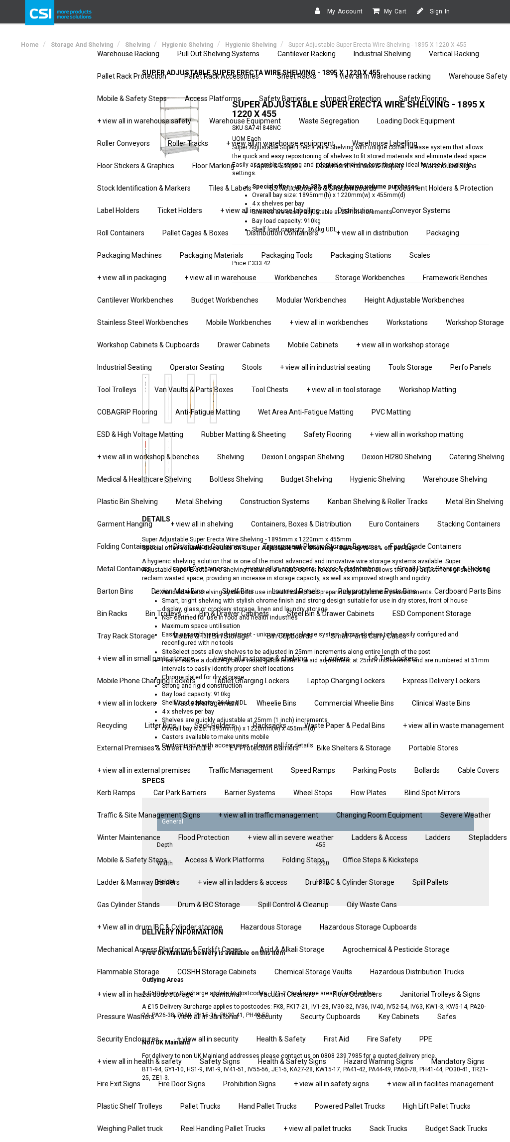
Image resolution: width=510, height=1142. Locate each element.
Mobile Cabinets (313, 345)
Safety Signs (220, 1061)
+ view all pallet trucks (317, 1129)
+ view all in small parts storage (146, 658)
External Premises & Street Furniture (154, 748)
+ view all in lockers (126, 703)
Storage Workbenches (370, 278)
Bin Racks (112, 614)
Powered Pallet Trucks (350, 1106)
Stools (252, 367)
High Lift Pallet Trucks (437, 1106)
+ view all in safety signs (331, 1084)
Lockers (337, 658)
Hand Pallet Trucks (268, 1106)
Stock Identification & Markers (144, 188)
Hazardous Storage (271, 927)
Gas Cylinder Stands (128, 905)
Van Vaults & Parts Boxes (194, 390)
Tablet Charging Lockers (251, 681)
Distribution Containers (282, 233)
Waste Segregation (329, 121)
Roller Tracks (188, 143)
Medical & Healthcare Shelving (144, 479)
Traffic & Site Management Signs (148, 815)
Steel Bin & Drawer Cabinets (331, 614)
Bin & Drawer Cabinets (234, 614)
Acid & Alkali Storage (292, 949)
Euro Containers (394, 524)
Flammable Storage (128, 972)
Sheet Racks (296, 76)
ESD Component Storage (431, 614)
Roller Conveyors (123, 143)
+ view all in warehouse (220, 278)
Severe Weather (465, 815)
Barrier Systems (250, 793)
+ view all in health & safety (139, 1061)
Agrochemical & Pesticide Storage (396, 949)
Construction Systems (275, 502)
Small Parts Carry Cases (368, 636)
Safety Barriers (283, 99)
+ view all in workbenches (329, 322)
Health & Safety (281, 1039)
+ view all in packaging (131, 278)
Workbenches (295, 278)
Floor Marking (213, 166)
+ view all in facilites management (440, 1084)
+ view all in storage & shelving (260, 658)
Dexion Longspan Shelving (303, 457)
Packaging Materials (212, 255)
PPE (425, 1039)
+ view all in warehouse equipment (280, 143)
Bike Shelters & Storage (354, 748)
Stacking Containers (469, 524)
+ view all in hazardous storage (145, 994)
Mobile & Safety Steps (132, 99)
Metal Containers (124, 569)
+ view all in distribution (372, 233)
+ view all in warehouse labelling (270, 210)
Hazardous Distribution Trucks (417, 972)
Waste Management (206, 703)
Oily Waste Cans (372, 905)
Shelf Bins (238, 591)
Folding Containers (126, 546)
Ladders (438, 837)
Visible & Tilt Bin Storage (211, 636)
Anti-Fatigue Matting (207, 412)
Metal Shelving (199, 502)
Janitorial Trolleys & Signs (440, 994)
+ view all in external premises (144, 770)
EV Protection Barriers (264, 748)
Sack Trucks (388, 1129)
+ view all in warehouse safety (144, 121)
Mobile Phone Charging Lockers (146, 681)
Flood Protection (204, 837)
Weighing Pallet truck (130, 1129)
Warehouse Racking (128, 54)
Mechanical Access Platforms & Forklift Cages (169, 949)
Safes (446, 1017)
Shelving (230, 457)
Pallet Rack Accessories (221, 76)
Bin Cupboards (290, 636)
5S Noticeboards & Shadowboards (323, 188)
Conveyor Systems (421, 210)
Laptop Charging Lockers (346, 681)
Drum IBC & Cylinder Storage (349, 882)
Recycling (112, 725)
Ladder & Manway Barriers (138, 882)
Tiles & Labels (230, 188)
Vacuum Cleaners (287, 994)
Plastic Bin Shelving (127, 502)
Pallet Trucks (200, 1106)
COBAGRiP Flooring (127, 412)
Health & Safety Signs (292, 1061)
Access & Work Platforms (224, 860)
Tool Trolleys (116, 390)
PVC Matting (391, 412)
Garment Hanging (124, 524)
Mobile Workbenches (238, 322)
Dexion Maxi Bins (177, 591)
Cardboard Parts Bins (467, 591)
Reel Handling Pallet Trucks (223, 1129)
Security (269, 1017)
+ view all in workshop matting (417, 434)
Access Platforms (213, 99)
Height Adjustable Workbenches (415, 300)
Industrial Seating (124, 367)
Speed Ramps (313, 770)
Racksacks (269, 725)
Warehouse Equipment (245, 121)
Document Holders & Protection (443, 188)
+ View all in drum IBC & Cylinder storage (160, 927)
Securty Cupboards (330, 1017)
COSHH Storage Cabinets (216, 972)
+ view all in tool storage (343, 390)
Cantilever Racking (306, 54)
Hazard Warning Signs (378, 1061)
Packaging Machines (129, 255)
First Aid (336, 1039)
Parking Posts (374, 770)
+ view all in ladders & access (242, 882)
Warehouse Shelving (455, 479)
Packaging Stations (361, 255)
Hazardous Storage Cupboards (368, 927)
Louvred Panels (296, 591)
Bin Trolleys (163, 614)
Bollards (427, 770)
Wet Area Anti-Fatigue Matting (306, 412)
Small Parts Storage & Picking (444, 569)
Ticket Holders (179, 210)
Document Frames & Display (360, 166)
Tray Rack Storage (126, 636)
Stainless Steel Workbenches (142, 322)
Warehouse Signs (449, 166)
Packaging (442, 233)
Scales (419, 255)
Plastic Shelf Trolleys (129, 1106)
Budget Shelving (306, 479)
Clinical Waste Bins (441, 703)
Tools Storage (410, 367)
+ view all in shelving (201, 524)
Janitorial (226, 994)
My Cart (395, 11)
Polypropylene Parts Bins (377, 591)
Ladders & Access (379, 837)
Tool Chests (270, 390)
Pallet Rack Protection (131, 76)
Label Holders (118, 210)
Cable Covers (478, 770)
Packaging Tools (287, 255)
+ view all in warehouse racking (382, 76)
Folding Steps (303, 860)
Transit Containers (198, 569)
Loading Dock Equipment (416, 121)
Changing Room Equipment (379, 815)
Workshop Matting (427, 390)
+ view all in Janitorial (205, 1017)
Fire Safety (384, 1039)
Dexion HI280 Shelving (396, 457)
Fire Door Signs (181, 1084)
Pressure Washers (125, 1017)
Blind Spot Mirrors (432, 793)
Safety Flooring (423, 99)
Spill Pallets (430, 882)
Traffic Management (241, 770)
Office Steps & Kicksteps (380, 860)
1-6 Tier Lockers (393, 658)
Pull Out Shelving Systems (218, 54)
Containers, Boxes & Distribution (301, 524)
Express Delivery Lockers (441, 681)
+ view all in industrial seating (325, 367)
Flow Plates (368, 793)
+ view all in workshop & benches (148, 457)
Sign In (439, 11)
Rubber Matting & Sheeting (243, 434)
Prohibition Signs (249, 1084)
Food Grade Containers (426, 546)
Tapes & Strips (275, 166)
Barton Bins (115, 591)
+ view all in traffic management (268, 815)
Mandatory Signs (458, 1061)
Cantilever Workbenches (135, 300)
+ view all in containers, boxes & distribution (312, 569)
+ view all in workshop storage (403, 345)
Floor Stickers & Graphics (135, 166)
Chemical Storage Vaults (313, 972)
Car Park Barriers (180, 793)
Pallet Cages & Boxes (195, 233)
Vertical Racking (454, 54)
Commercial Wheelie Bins (354, 703)
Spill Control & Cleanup (293, 905)
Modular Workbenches (311, 300)
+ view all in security (208, 1039)
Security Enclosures (128, 1039)
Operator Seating (197, 367)
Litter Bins (160, 725)
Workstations (407, 322)
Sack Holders (214, 725)
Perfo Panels (470, 367)
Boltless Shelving (236, 479)
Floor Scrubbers (357, 994)
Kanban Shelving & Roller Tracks (378, 502)
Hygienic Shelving (377, 479)
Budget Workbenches (224, 300)
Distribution (356, 210)
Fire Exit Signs (118, 1084)
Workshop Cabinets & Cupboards (148, 345)
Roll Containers (120, 233)
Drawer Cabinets (244, 345)
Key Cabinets (399, 1017)
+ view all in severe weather (291, 837)
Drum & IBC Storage (209, 905)
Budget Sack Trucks (456, 1129)
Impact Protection (353, 99)
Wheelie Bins (276, 703)
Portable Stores (433, 748)
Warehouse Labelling (384, 143)
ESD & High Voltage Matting (140, 434)
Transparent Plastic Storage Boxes (317, 546)
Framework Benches (455, 278)
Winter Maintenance (128, 837)
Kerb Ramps (116, 793)
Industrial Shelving (382, 54)
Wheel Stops (313, 793)
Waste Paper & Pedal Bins (344, 725)
